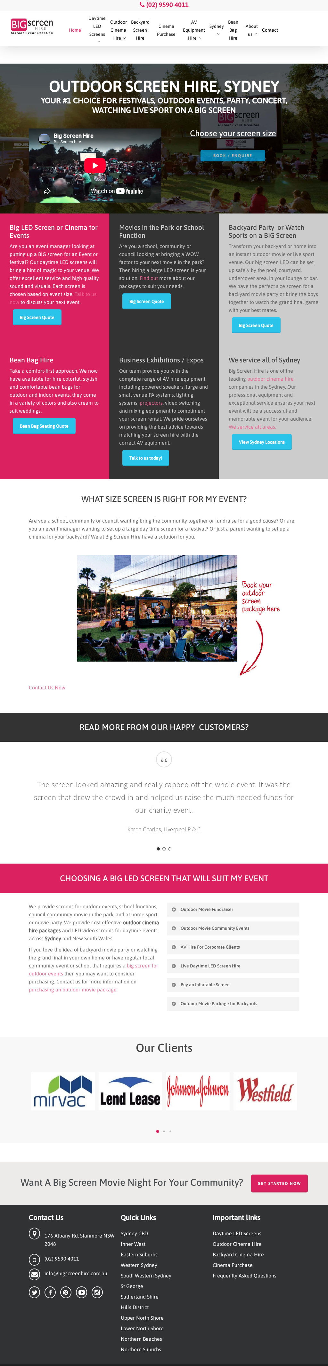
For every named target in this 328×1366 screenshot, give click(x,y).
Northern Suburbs (141, 1349)
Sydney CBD (134, 1233)
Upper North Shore (142, 1318)
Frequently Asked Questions (244, 1275)
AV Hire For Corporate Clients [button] (210, 947)
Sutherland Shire (140, 1297)
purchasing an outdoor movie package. (73, 989)
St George (132, 1286)
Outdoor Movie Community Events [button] (215, 928)
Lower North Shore (142, 1328)
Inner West (133, 1244)
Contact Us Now (47, 687)
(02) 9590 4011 (167, 4)
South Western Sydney (146, 1275)
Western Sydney (139, 1265)
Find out (149, 278)
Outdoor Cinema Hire (237, 1244)
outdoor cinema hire (270, 379)
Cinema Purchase (233, 1265)
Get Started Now (279, 1183)
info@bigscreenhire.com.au (76, 1273)
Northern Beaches (141, 1339)
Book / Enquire (232, 155)
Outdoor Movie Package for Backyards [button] (219, 1003)
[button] (37, 317)
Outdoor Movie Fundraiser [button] (207, 909)
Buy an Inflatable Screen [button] (205, 984)
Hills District (135, 1307)
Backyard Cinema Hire (238, 1254)
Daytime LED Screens (237, 1233)
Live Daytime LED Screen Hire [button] (211, 965)
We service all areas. (252, 427)
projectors (151, 403)
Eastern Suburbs (139, 1254)
